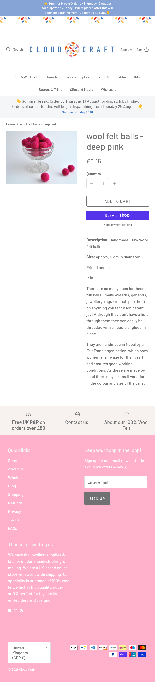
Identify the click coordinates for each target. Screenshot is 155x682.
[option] (42, 157)
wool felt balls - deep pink (38, 124)
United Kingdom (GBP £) (20, 652)
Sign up (97, 498)
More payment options (118, 224)
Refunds (15, 502)
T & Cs (13, 519)
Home (10, 124)
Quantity (93, 173)
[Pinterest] (21, 610)
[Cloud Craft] (71, 49)
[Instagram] (15, 610)
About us (16, 468)
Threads (51, 77)
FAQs (12, 528)
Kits (137, 77)
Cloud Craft (27, 669)
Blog (12, 485)
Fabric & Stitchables (111, 77)
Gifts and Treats (81, 89)
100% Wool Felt (26, 77)
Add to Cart (117, 201)
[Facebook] (9, 610)
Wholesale (108, 89)
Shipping (16, 494)
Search (14, 460)
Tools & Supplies (77, 77)
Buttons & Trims (50, 89)
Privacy (14, 511)
